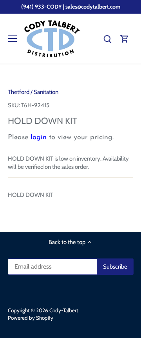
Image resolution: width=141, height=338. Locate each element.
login (39, 137)
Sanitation (46, 92)
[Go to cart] (124, 39)
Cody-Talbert (63, 310)
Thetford (18, 92)
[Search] (107, 39)
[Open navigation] (12, 38)
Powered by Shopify (30, 318)
